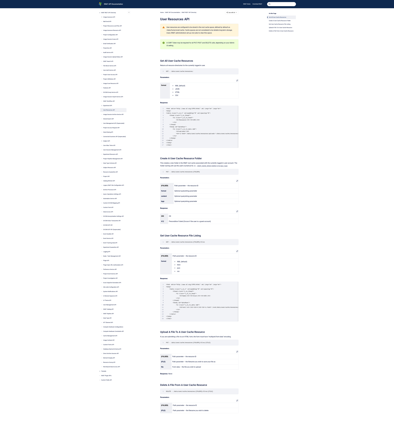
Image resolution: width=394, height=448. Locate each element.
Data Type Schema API (110, 163)
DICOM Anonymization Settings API (113, 216)
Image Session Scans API (110, 39)
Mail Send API (107, 21)
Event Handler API (108, 234)
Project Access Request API (111, 128)
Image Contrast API (109, 340)
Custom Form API (108, 207)
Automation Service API (110, 198)
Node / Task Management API (112, 256)
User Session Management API (112, 150)
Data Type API (107, 318)
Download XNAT (257, 4)
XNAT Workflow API (109, 101)
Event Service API (108, 238)
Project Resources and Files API (112, 26)
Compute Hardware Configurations (113, 327)
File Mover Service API (109, 66)
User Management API (109, 305)
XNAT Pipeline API (108, 313)
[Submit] (269, 4)
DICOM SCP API (108, 225)
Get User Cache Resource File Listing (279, 24)
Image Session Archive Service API (113, 114)
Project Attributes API (109, 79)
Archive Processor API (109, 190)
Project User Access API (110, 74)
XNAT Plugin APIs (106, 375)
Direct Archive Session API (111, 353)
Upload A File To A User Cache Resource (280, 27)
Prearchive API (107, 48)
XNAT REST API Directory (108, 12)
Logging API (106, 252)
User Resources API (109, 110)
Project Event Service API (110, 274)
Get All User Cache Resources (277, 17)
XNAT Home (246, 4)
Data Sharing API (108, 132)
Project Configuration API (110, 35)
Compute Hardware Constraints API (113, 331)
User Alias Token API (109, 145)
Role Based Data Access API (111, 367)
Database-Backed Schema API (112, 349)
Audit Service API (108, 52)
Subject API (106, 141)
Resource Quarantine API (110, 172)
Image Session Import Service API (113, 97)
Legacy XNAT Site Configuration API (113, 185)
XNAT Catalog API (108, 309)
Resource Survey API (109, 362)
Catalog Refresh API (109, 181)
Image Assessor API (109, 17)
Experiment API (107, 105)
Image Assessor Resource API (112, 30)
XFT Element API (108, 322)
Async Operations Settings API (112, 194)
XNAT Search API (108, 61)
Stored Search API (108, 119)
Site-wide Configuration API (111, 287)
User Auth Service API (109, 70)
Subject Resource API (109, 167)
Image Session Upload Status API (113, 57)
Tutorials (103, 371)
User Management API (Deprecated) (113, 123)
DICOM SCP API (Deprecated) (112, 229)
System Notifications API (110, 291)
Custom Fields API (106, 380)
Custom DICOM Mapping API (111, 203)
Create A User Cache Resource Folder (280, 20)
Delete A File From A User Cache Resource (281, 31)
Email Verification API (109, 43)
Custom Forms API (108, 344)
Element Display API (109, 358)
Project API (106, 176)
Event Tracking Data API (110, 243)
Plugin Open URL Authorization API (113, 265)
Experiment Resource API (110, 154)
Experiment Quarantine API (111, 247)
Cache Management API (110, 336)
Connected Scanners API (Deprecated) (114, 136)
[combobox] (281, 4)
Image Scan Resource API (110, 83)
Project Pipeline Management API (113, 159)
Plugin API (106, 260)
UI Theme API (107, 300)
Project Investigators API (110, 278)
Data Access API (108, 212)
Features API (107, 88)
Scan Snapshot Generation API (112, 283)
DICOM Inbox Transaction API (112, 221)
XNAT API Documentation (113, 4)
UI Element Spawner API (110, 296)
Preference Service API (110, 269)
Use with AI (231, 12)
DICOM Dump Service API (110, 92)
